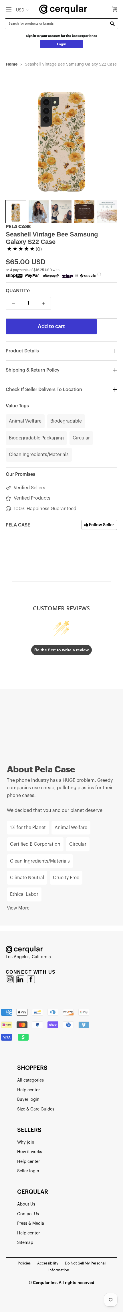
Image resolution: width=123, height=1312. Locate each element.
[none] (15, 211)
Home (11, 64)
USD (20, 10)
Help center (28, 1090)
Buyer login (28, 1099)
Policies (24, 1263)
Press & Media (30, 1223)
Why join (25, 1142)
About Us (26, 1204)
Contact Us (28, 1214)
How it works (29, 1152)
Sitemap (25, 1242)
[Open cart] (114, 9)
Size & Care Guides (35, 1109)
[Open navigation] (8, 9)
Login (61, 44)
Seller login (28, 1171)
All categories (30, 1080)
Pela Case (18, 226)
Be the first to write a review (61, 650)
